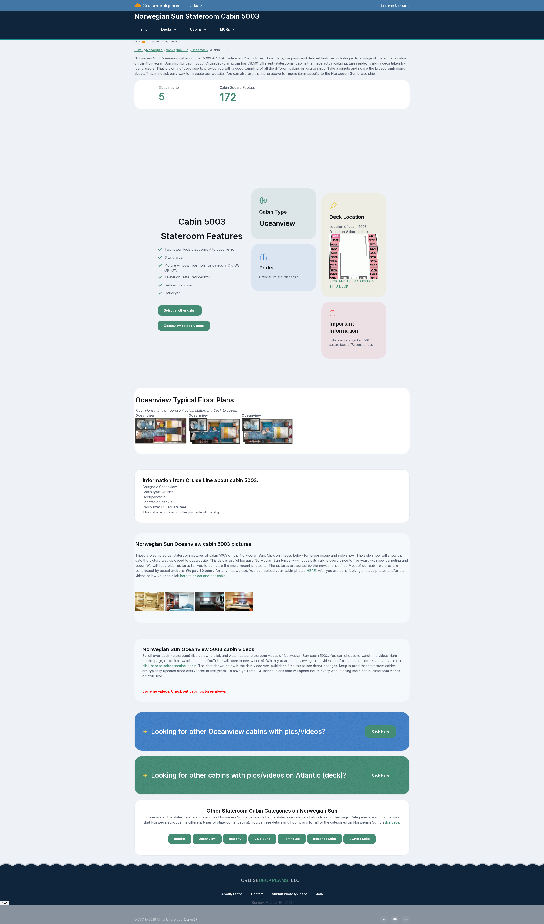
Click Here (380, 731)
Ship (144, 29)
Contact (257, 894)
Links (194, 5)
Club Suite (262, 839)
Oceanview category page (184, 325)
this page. (392, 822)
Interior (179, 839)
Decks (166, 29)
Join (319, 894)
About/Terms (231, 894)
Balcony (235, 839)
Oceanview (199, 50)
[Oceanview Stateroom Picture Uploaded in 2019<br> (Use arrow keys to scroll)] (149, 601)
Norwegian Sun (177, 50)
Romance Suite (324, 839)
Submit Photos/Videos (289, 894)
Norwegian (154, 50)
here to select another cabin (203, 576)
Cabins (196, 29)
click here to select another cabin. (169, 666)
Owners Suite (359, 839)
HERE (311, 571)
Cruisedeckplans (160, 5)
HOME (138, 50)
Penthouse (292, 839)
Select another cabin (180, 310)
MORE (225, 29)
